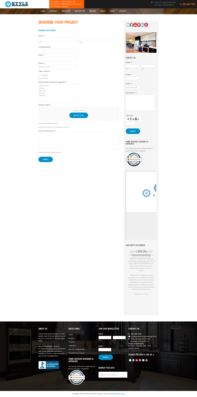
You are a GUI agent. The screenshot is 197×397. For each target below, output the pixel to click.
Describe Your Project (76, 353)
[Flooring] (58, 93)
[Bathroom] (58, 90)
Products (71, 342)
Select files (78, 115)
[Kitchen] (58, 88)
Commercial (44, 78)
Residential (44, 75)
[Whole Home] (58, 85)
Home (70, 334)
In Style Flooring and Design (16, 4)
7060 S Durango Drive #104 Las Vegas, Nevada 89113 (165, 3)
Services (71, 338)
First (40, 42)
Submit (46, 159)
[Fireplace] (58, 95)
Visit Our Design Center (76, 349)
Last (81, 42)
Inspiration (72, 345)
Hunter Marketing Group (117, 394)
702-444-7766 (188, 4)
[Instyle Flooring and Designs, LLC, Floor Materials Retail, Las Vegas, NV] (48, 365)
